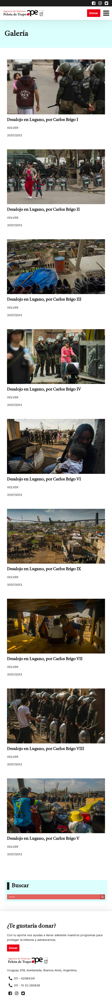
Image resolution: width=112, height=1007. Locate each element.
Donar (93, 13)
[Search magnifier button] (102, 896)
